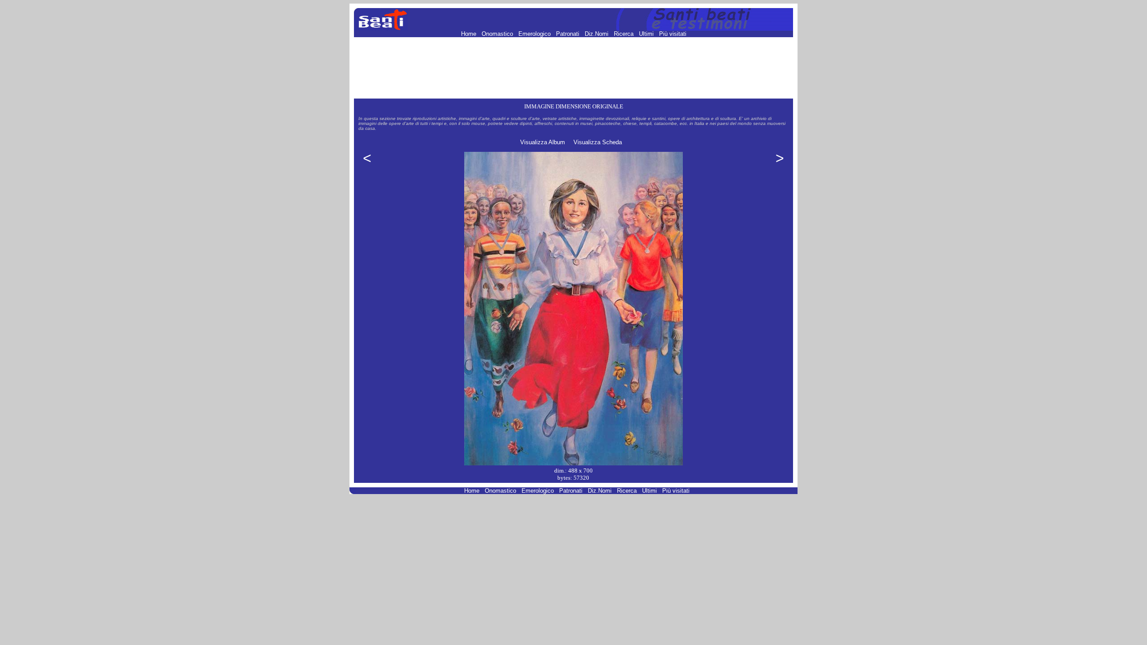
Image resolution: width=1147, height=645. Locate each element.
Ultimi (647, 33)
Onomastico (498, 33)
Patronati (568, 33)
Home (469, 33)
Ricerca (624, 33)
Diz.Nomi (597, 33)
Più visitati (672, 33)
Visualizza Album (542, 142)
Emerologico (535, 33)
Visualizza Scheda (598, 142)
